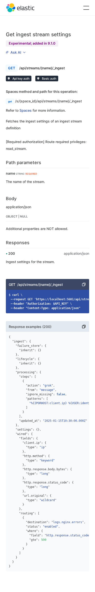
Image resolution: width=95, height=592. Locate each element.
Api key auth (20, 78)
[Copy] (83, 284)
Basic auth (48, 78)
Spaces (25, 110)
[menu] (15, 52)
